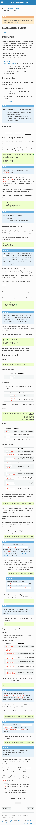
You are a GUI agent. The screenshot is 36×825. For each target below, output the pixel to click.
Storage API (18, 8)
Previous (7, 808)
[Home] (2, 8)
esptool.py (7, 61)
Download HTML (29, 823)
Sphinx (10, 820)
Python (10, 101)
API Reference (9, 8)
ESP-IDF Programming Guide (19, 2)
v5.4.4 (18, 22)
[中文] (4, 32)
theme (19, 820)
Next (30, 808)
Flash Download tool (10, 63)
